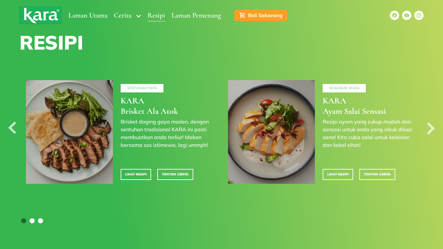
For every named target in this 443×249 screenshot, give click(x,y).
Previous (12, 128)
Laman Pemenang (196, 15)
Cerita (122, 15)
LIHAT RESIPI (136, 174)
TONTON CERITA (175, 174)
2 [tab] (32, 221)
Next (431, 128)
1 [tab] (23, 221)
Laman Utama (87, 15)
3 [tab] (40, 221)
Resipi (156, 15)
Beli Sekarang (265, 15)
